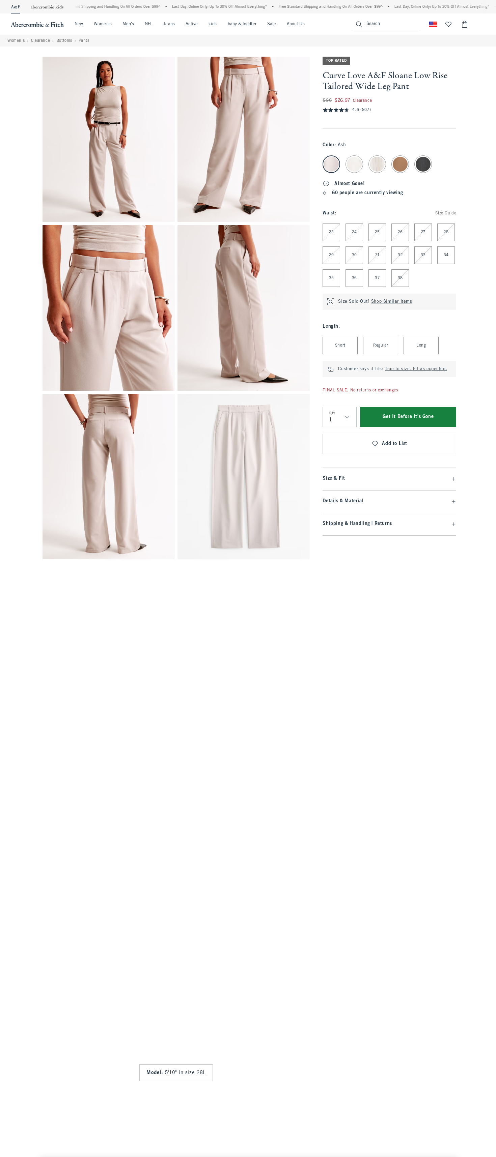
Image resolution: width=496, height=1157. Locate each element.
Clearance (40, 41)
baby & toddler (242, 24)
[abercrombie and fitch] (37, 24)
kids (213, 24)
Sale (271, 24)
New (79, 24)
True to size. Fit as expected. (416, 369)
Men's (128, 24)
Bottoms (64, 41)
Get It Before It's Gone (408, 417)
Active (192, 24)
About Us (296, 24)
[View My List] (448, 24)
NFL (149, 24)
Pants (84, 41)
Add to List (394, 444)
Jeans (168, 24)
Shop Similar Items (391, 302)
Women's (103, 24)
